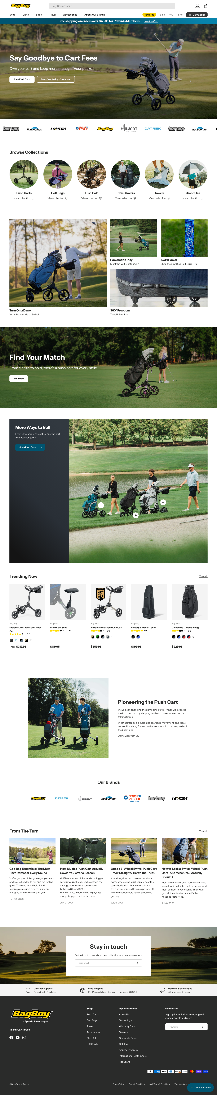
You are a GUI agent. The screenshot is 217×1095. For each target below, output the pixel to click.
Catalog (123, 1043)
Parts (180, 14)
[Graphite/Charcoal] (11, 640)
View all (203, 576)
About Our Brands (94, 14)
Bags (39, 14)
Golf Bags (58, 193)
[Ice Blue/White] (16, 640)
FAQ (171, 14)
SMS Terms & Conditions (160, 1084)
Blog (162, 14)
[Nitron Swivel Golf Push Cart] (109, 602)
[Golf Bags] (57, 174)
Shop (12, 14)
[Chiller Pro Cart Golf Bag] (190, 602)
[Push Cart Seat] (68, 602)
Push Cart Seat (58, 627)
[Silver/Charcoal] (108, 637)
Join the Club (151, 21)
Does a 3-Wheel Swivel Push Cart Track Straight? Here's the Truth (134, 871)
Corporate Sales (128, 1038)
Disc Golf (91, 193)
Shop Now (19, 378)
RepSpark (124, 1061)
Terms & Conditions (137, 1084)
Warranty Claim (127, 1026)
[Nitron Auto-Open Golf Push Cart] (27, 602)
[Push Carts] (24, 174)
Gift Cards (92, 1043)
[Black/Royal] (138, 637)
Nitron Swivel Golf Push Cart (106, 627)
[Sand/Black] (26, 640)
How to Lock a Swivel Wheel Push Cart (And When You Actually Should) (185, 873)
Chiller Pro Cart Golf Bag (185, 627)
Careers (123, 1032)
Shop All (91, 1038)
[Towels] (159, 174)
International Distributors (133, 1055)
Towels (159, 193)
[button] (206, 6)
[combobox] (112, 6)
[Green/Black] (97, 637)
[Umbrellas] (193, 174)
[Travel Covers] (125, 174)
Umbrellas (193, 193)
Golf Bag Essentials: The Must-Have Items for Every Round (30, 871)
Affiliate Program (128, 1049)
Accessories (70, 14)
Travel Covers (125, 193)
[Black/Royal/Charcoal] (179, 637)
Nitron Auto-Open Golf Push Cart (25, 629)
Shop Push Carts (22, 79)
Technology (125, 1020)
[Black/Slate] (21, 640)
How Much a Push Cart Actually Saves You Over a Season (81, 871)
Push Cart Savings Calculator (56, 79)
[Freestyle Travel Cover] (149, 602)
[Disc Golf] (91, 174)
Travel (52, 14)
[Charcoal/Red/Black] (184, 637)
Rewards (149, 14)
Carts (26, 14)
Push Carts (24, 193)
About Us (124, 1014)
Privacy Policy (118, 1084)
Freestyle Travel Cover (143, 627)
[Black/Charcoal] (133, 637)
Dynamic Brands (22, 1084)
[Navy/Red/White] (189, 637)
